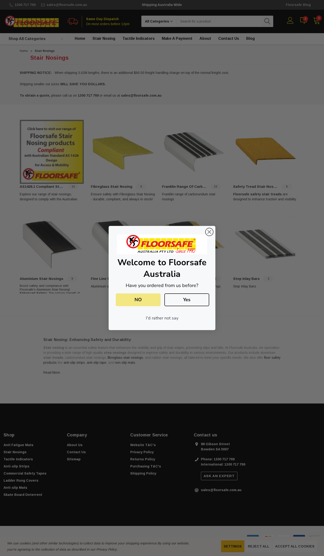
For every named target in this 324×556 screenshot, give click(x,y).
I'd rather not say (162, 318)
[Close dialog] (209, 232)
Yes (186, 299)
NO (138, 299)
